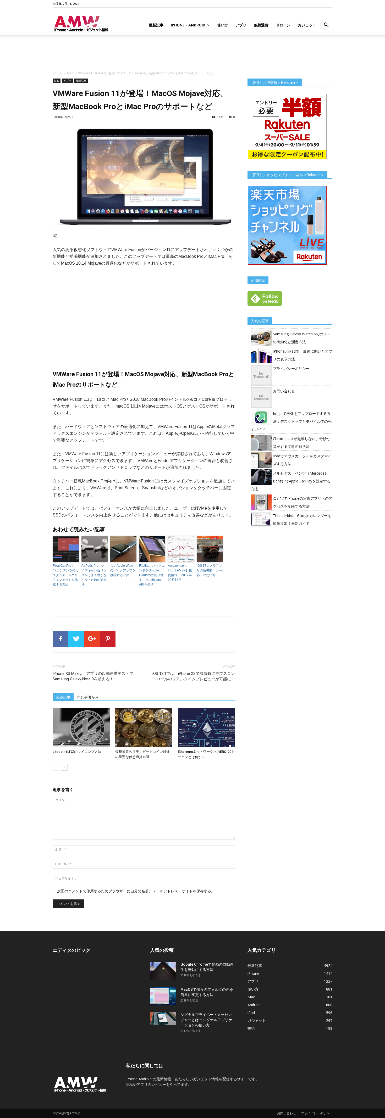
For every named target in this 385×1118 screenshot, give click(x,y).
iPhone (253, 973)
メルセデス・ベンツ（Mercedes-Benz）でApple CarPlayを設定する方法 (291, 481)
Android (254, 1004)
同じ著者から (88, 697)
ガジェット (307, 25)
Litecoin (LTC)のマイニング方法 (77, 752)
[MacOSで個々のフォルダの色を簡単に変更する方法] (163, 996)
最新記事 (156, 25)
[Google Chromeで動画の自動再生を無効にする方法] (163, 971)
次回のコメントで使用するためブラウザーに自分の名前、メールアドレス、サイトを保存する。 (136, 891)
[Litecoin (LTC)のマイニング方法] (81, 727)
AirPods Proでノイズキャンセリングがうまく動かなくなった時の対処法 (94, 575)
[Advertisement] (192, 53)
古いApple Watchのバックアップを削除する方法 (122, 570)
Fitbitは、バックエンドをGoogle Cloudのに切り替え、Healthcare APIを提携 (152, 575)
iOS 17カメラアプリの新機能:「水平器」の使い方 (210, 570)
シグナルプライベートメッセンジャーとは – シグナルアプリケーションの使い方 (206, 1020)
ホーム (57, 73)
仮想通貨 (261, 25)
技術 (251, 1028)
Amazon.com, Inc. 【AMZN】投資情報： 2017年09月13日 (180, 573)
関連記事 (63, 697)
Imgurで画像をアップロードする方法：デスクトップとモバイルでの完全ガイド (291, 421)
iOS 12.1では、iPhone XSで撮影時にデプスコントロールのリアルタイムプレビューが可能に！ (193, 676)
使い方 (222, 25)
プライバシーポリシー (291, 368)
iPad (251, 1012)
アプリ (240, 25)
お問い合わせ (284, 390)
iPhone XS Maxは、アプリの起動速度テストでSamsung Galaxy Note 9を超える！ (93, 676)
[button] (326, 25)
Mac (70, 73)
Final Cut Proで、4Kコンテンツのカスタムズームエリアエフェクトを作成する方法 (66, 575)
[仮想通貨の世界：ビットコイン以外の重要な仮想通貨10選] (143, 727)
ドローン (283, 25)
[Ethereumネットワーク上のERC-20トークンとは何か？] (206, 727)
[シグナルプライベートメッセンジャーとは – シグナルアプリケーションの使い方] (163, 1018)
